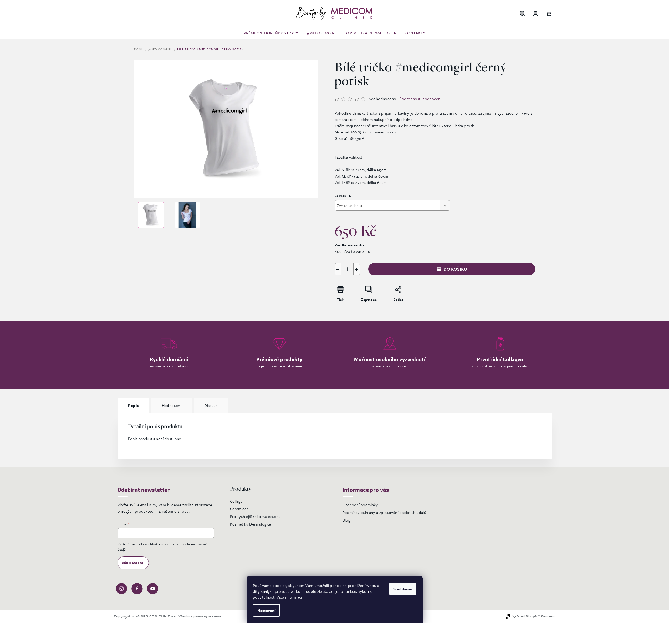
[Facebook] (137, 588)
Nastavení (266, 610)
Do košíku (455, 269)
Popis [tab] (133, 405)
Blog (346, 520)
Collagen (237, 501)
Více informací (289, 597)
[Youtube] (152, 588)
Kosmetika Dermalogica (250, 524)
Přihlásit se (133, 562)
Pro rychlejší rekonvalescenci (256, 516)
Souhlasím (402, 589)
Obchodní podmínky (360, 505)
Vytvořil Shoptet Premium (533, 616)
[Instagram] (121, 588)
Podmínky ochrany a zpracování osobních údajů (384, 512)
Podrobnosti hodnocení (420, 98)
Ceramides (239, 509)
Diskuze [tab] (211, 405)
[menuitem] (271, 33)
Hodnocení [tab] (171, 405)
